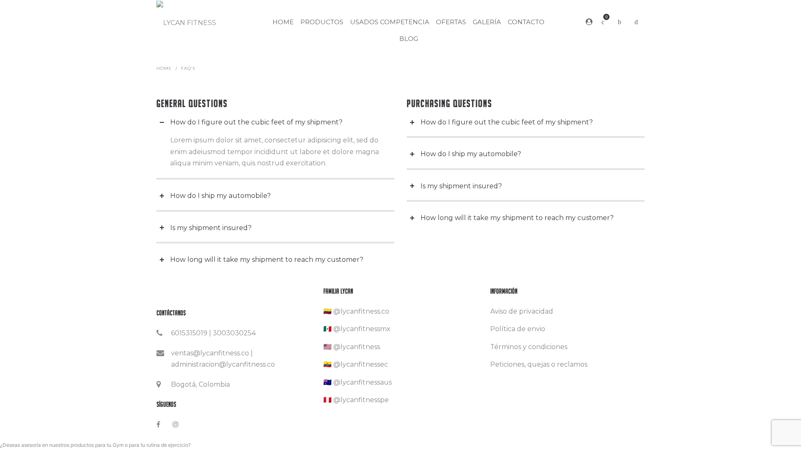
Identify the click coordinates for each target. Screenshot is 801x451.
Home (164, 68)
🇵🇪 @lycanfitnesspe (356, 400)
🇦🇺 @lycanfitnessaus (357, 382)
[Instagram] (176, 424)
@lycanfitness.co (361, 311)
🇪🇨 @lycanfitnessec (355, 364)
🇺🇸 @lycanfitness (351, 347)
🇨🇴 (327, 311)
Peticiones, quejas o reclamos (538, 364)
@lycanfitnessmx (361, 329)
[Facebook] (158, 424)
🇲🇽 (327, 329)
